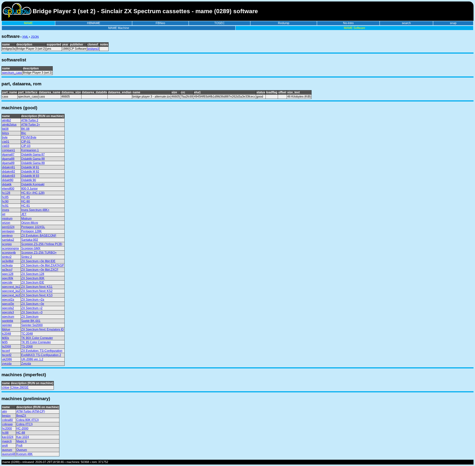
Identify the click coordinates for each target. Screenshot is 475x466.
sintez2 (7, 256)
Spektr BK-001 (30, 320)
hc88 (5, 432)
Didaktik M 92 (30, 171)
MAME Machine (118, 27)
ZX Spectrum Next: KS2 (37, 291)
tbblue (6, 329)
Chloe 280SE (20, 387)
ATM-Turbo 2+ (30, 124)
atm (4, 411)
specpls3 (8, 312)
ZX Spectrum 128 (32, 273)
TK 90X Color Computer (37, 337)
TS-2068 (27, 346)
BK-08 (25, 128)
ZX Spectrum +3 (31, 312)
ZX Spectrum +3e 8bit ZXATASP (42, 265)
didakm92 (8, 171)
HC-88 (20, 432)
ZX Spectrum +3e (32, 303)
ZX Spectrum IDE (32, 282)
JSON (35, 36)
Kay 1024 (22, 437)
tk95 (5, 342)
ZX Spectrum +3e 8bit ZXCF (39, 269)
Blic (23, 133)
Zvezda (26, 363)
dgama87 (8, 154)
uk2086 (7, 359)
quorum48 (8, 454)
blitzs (5, 133)
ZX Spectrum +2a (32, 299)
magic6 (7, 441)
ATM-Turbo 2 (29, 120)
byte (5, 137)
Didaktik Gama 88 (33, 158)
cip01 (5, 141)
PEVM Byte (28, 137)
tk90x (5, 337)
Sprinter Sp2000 (32, 325)
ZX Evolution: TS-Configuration (41, 350)
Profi (19, 445)
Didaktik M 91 (30, 167)
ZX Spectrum (29, 316)
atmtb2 (6, 120)
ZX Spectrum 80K (33, 278)
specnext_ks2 (11, 291)
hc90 (5, 201)
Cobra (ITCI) (24, 424)
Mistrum (26, 218)
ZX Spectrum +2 (31, 308)
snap (453, 23)
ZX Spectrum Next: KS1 (37, 286)
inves (5, 209)
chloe (5, 387)
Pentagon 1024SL (33, 227)
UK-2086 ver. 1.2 (32, 359)
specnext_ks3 (11, 295)
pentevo (7, 235)
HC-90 (25, 201)
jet (3, 214)
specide (7, 282)
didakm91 (8, 167)
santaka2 (8, 239)
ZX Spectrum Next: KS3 (37, 295)
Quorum (21, 449)
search (406, 23)
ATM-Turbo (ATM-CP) (30, 411)
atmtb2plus (9, 124)
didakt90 (7, 180)
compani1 (8, 150)
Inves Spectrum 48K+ (35, 209)
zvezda (7, 363)
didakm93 (8, 175)
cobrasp (7, 424)
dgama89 (8, 163)
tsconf (6, 350)
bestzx (6, 415)
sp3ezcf (7, 269)
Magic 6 (21, 441)
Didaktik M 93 (30, 175)
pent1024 (8, 227)
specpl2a (8, 299)
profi (5, 445)
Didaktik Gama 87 (33, 154)
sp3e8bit (7, 261)
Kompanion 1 (30, 150)
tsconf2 (7, 355)
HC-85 (25, 197)
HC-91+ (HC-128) (33, 192)
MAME (28, 23)
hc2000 (7, 428)
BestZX (21, 415)
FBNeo (160, 23)
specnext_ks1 (11, 286)
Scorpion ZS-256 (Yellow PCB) (41, 244)
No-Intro (348, 23)
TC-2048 (27, 333)
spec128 (7, 273)
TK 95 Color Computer (36, 342)
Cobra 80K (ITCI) (27, 419)
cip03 (5, 145)
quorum (7, 449)
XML (25, 36)
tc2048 (6, 333)
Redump (283, 23)
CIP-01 (25, 141)
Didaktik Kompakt (32, 184)
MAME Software (354, 27)
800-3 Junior (29, 188)
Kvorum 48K (24, 454)
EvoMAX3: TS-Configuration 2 (41, 355)
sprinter (7, 325)
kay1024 (7, 437)
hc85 (5, 197)
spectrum (8, 316)
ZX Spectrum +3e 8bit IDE (38, 261)
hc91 (5, 205)
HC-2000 (22, 428)
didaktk (7, 184)
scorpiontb (9, 252)
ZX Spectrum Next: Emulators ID (42, 329)
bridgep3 (93, 48)
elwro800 (8, 188)
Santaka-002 (29, 239)
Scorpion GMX (30, 248)
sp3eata (7, 265)
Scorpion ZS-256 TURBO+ (39, 252)
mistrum (7, 218)
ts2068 (6, 346)
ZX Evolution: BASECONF (38, 235)
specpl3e (8, 303)
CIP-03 (25, 145)
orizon (6, 222)
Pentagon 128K (31, 231)
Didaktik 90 (28, 180)
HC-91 (25, 205)
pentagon (8, 231)
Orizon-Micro (29, 222)
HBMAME (93, 23)
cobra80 (7, 419)
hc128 (6, 192)
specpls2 (8, 308)
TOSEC (219, 23)
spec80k (7, 278)
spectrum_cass (12, 72)
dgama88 (8, 158)
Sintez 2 (26, 256)
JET (24, 214)
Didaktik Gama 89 (33, 163)
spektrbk (7, 320)
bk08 (5, 128)
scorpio (7, 244)
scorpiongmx (10, 248)
